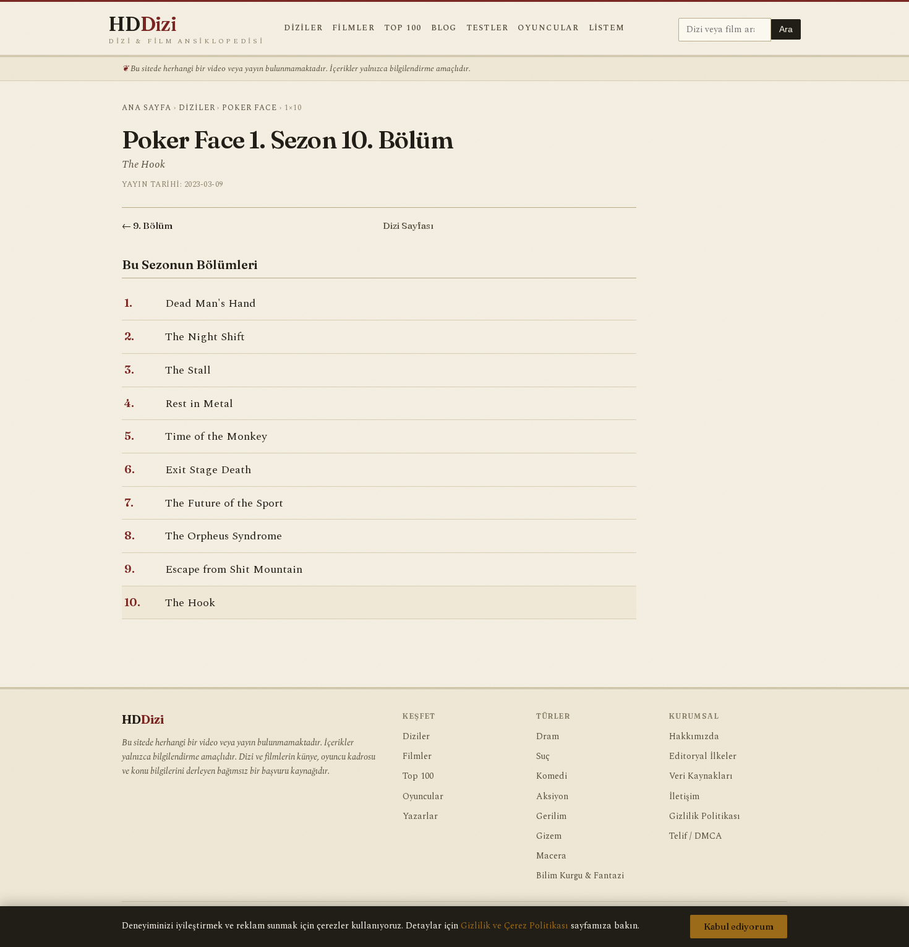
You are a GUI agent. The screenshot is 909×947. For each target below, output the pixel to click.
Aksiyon (552, 796)
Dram (547, 736)
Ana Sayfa (146, 108)
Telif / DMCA (695, 836)
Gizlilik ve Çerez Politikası (514, 926)
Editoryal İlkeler (702, 756)
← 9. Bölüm (147, 225)
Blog (444, 28)
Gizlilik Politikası (704, 816)
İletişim (684, 796)
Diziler (303, 28)
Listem (607, 28)
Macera (551, 856)
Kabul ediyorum (739, 926)
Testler (487, 28)
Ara (786, 29)
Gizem (548, 836)
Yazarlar (420, 816)
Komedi (551, 776)
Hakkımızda (694, 736)
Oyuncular (548, 28)
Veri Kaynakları (701, 776)
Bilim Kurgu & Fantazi (580, 876)
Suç (543, 756)
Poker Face (249, 108)
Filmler (353, 28)
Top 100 (403, 28)
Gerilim (551, 816)
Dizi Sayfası (408, 225)
